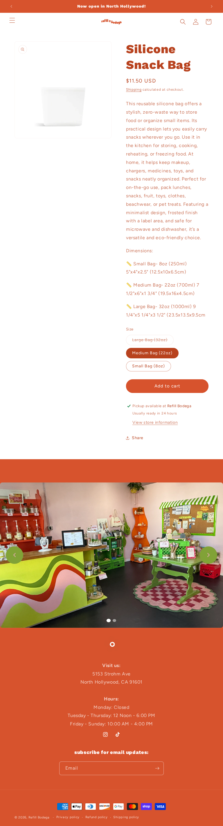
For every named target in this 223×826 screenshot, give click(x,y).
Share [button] (137, 437)
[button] (12, 20)
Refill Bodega (39, 817)
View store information (155, 422)
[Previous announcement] (11, 6)
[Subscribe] (157, 768)
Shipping (134, 89)
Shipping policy (126, 817)
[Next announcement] (211, 6)
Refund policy (96, 817)
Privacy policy (68, 817)
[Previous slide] (14, 555)
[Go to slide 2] (114, 620)
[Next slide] (208, 555)
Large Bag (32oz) (153, 341)
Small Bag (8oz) (148, 366)
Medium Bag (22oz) (152, 353)
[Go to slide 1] (109, 620)
